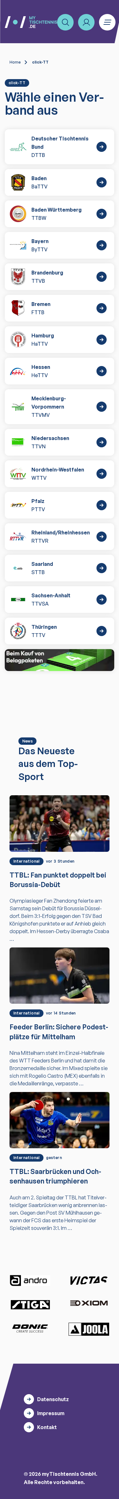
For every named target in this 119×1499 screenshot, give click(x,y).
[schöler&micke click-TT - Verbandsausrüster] (59, 660)
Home (15, 62)
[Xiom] (89, 1304)
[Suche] (65, 22)
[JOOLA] (89, 1329)
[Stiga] (30, 1304)
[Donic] (30, 1328)
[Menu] (107, 22)
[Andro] (30, 1280)
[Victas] (89, 1280)
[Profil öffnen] (86, 22)
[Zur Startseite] (31, 22)
